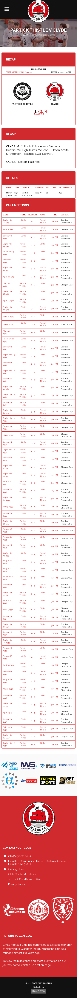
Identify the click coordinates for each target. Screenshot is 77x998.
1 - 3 (33, 332)
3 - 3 (33, 380)
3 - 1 (33, 308)
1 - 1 (33, 499)
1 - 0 (33, 419)
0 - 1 (33, 229)
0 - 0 (33, 483)
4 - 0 (33, 245)
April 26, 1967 (8, 277)
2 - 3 (33, 522)
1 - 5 (33, 594)
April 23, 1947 (8, 713)
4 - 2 (33, 269)
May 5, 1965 (8, 324)
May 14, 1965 (8, 316)
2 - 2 (33, 340)
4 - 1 (33, 277)
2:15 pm (54, 491)
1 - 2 (33, 237)
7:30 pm (54, 229)
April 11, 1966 (8, 301)
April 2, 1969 (8, 229)
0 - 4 (33, 554)
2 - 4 (33, 705)
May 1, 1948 (8, 689)
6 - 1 (33, 475)
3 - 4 (33, 412)
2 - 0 (33, 261)
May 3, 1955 (8, 507)
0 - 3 (33, 356)
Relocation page (41, 965)
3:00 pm (54, 221)
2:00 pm (54, 348)
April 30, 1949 (8, 665)
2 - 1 (33, 221)
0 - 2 (33, 324)
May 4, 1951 (8, 610)
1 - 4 (33, 713)
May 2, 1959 (8, 435)
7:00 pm (54, 507)
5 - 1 (33, 372)
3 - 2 (33, 253)
